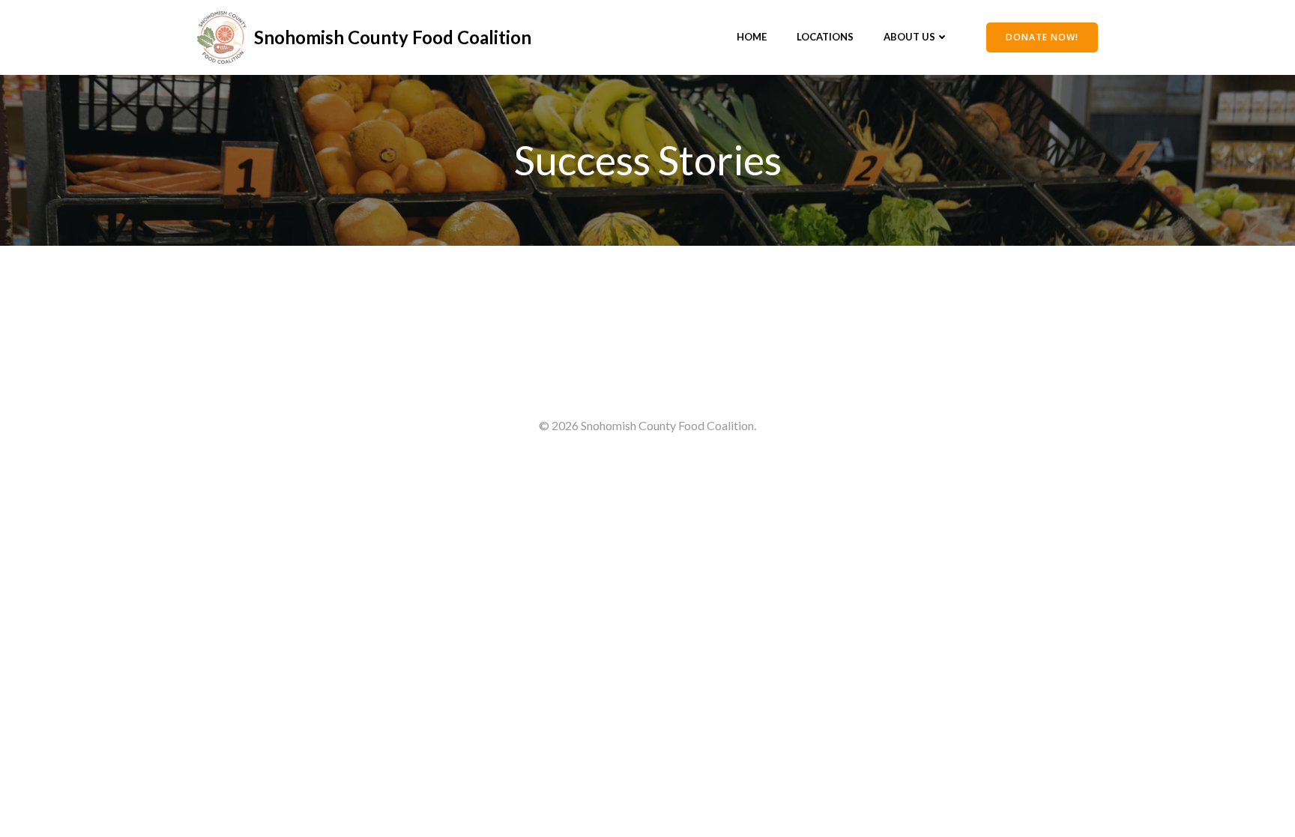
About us (909, 37)
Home (752, 37)
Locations (825, 37)
